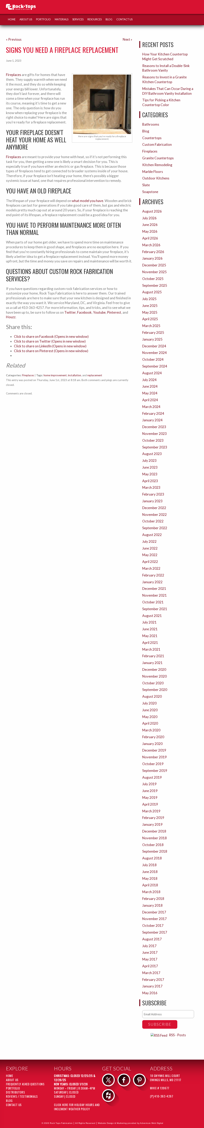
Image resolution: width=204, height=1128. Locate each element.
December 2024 (154, 346)
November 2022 (154, 514)
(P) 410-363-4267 (161, 1096)
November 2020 (154, 676)
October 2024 (153, 359)
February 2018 (153, 898)
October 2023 (153, 440)
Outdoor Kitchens (155, 178)
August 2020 (152, 696)
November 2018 (154, 838)
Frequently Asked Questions (25, 1084)
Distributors (15, 1092)
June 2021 (150, 629)
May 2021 (149, 636)
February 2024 (153, 413)
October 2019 (153, 764)
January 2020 (152, 744)
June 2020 (150, 710)
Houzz (11, 317)
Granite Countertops (158, 158)
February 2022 (153, 575)
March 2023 (151, 487)
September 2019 (154, 770)
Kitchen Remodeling (157, 165)
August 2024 (152, 373)
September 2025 (154, 285)
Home (12, 19)
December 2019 (154, 750)
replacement (94, 375)
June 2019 (150, 791)
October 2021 (153, 602)
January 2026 (152, 258)
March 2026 (151, 245)
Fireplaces (13, 75)
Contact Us (124, 19)
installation (74, 375)
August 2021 (152, 616)
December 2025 (154, 265)
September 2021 (154, 609)
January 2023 (152, 501)
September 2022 (154, 528)
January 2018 (152, 905)
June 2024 (150, 386)
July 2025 (149, 299)
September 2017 (154, 932)
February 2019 (153, 818)
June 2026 (150, 225)
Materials (61, 19)
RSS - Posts (177, 1035)
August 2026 (152, 211)
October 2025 (153, 279)
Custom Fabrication (157, 144)
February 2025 (153, 332)
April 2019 (150, 804)
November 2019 (154, 757)
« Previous (14, 39)
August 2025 (152, 292)
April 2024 (150, 400)
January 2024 (152, 420)
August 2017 (152, 939)
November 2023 (154, 433)
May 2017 (149, 959)
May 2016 (149, 993)
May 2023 (149, 474)
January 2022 (152, 582)
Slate (146, 185)
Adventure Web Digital (151, 1123)
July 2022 (149, 541)
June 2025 (150, 305)
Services (77, 19)
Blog (109, 19)
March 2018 (151, 892)
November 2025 (154, 272)
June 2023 (150, 467)
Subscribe (159, 1024)
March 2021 (151, 649)
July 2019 (149, 784)
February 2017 (153, 979)
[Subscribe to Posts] (159, 1035)
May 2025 (149, 312)
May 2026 (149, 231)
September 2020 (154, 690)
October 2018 (153, 845)
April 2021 (150, 642)
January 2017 (152, 986)
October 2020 (153, 683)
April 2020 (150, 723)
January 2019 (152, 824)
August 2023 (152, 454)
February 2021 (153, 656)
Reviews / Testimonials (22, 1096)
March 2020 (151, 730)
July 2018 (149, 865)
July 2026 (149, 218)
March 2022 (151, 568)
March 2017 (151, 973)
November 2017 (154, 919)
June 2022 (150, 548)
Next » (127, 39)
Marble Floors (152, 171)
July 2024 (149, 380)
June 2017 (150, 952)
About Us (26, 19)
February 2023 (153, 494)
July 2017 (149, 946)
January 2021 (152, 663)
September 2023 (154, 447)
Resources (94, 19)
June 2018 (150, 872)
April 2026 (150, 238)
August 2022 (152, 535)
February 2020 (153, 737)
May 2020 (149, 717)
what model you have (87, 201)
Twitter (70, 312)
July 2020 (149, 703)
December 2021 (154, 588)
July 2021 (149, 622)
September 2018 (154, 851)
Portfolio (43, 19)
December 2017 (154, 912)
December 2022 (154, 508)
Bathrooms (150, 124)
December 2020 (154, 669)
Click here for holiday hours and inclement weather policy (77, 1106)
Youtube (99, 312)
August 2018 (152, 858)
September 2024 (154, 366)
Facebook (84, 312)
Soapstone (150, 192)
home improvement (55, 375)
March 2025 (151, 326)
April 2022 (150, 562)
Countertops (152, 138)
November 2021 (154, 595)
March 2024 (151, 407)
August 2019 (152, 777)
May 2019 (149, 797)
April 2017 (150, 966)
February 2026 (153, 252)
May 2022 (149, 555)
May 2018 (149, 878)
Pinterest (114, 312)
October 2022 (153, 521)
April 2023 (150, 481)
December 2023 (154, 427)
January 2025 (152, 339)
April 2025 (150, 319)
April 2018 (150, 885)
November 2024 (154, 353)
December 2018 (154, 831)
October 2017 (153, 925)
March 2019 (151, 811)
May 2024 (149, 393)
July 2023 (149, 460)
